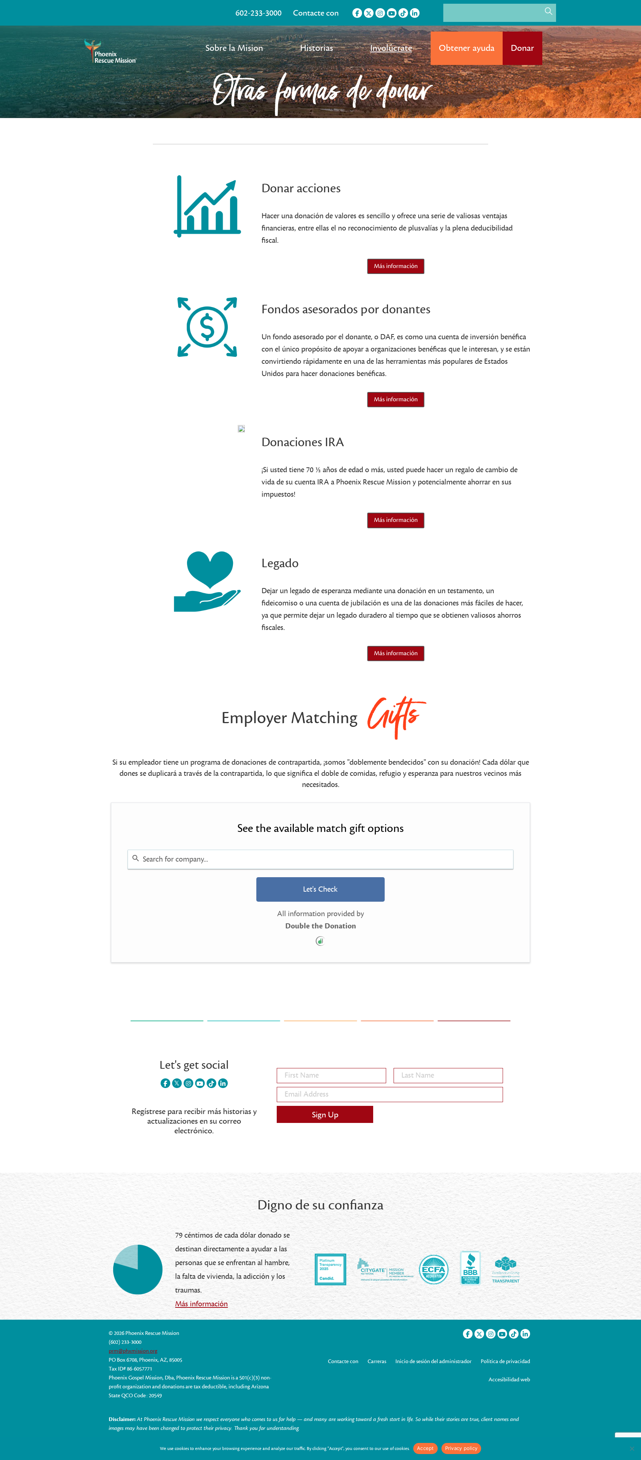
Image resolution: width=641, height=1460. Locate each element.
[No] (631, 1448)
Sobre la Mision (234, 48)
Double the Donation (320, 926)
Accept (425, 1448)
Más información (201, 1304)
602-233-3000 (259, 13)
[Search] (548, 11)
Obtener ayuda (466, 48)
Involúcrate (391, 48)
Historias (316, 48)
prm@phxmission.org (133, 1351)
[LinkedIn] (415, 13)
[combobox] (320, 859)
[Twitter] (369, 13)
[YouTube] (392, 13)
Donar (522, 48)
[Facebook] (357, 13)
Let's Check (320, 889)
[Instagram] (380, 13)
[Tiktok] (403, 13)
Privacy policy (461, 1448)
